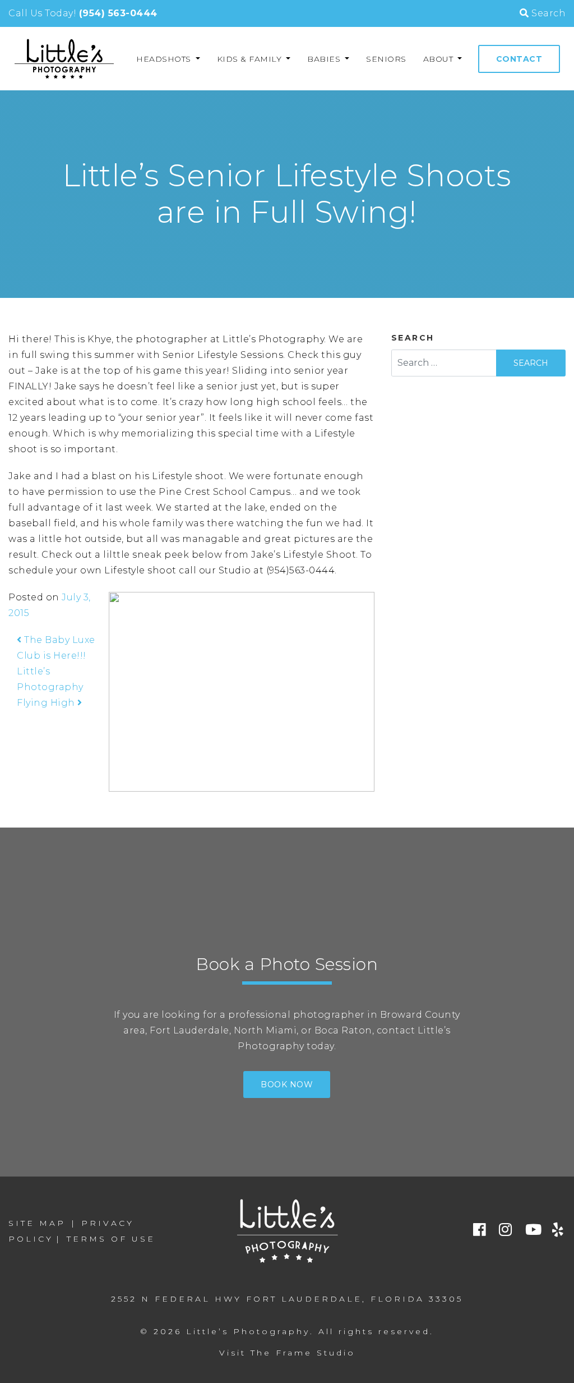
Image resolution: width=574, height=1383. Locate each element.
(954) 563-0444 (118, 13)
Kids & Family (250, 59)
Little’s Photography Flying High (50, 687)
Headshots (164, 59)
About (439, 59)
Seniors (386, 59)
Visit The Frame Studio (287, 1353)
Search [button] (547, 13)
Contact (519, 59)
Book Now (287, 1084)
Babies (325, 59)
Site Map (37, 1223)
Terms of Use (111, 1239)
